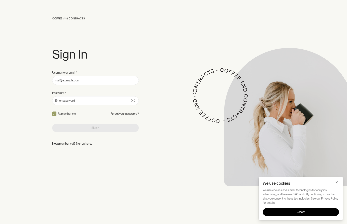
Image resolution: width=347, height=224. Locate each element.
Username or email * (64, 72)
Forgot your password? (125, 113)
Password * (59, 92)
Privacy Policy (329, 198)
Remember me (67, 113)
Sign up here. (84, 143)
